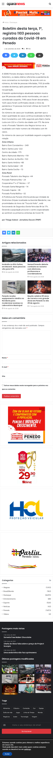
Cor (34, 708)
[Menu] (3, 4)
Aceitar (7, 754)
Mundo (40, 712)
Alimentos (6, 708)
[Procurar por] (50, 4)
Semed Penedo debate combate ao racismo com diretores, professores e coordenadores (37, 269)
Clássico (16, 708)
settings (27, 749)
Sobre (15, 717)
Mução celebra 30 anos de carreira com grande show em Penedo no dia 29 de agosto (38, 299)
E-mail (5, 367)
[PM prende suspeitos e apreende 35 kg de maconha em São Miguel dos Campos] (26, 678)
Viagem (34, 717)
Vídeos (6, 614)
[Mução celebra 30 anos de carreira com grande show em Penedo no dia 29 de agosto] (39, 287)
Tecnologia (24, 717)
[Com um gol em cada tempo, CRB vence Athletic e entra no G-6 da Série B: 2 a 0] (10, 668)
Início (6, 22)
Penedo (6, 610)
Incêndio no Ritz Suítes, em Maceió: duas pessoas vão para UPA (14, 266)
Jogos (18, 712)
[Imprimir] (39, 55)
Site (3, 376)
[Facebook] (6, 55)
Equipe (41, 708)
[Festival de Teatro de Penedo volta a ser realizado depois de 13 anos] (10, 689)
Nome (5, 358)
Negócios (6, 717)
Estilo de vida (7, 712)
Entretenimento (9, 599)
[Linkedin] (22, 55)
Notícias (6, 606)
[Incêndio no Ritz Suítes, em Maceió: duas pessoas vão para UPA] (14, 255)
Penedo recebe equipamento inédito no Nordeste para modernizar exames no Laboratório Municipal (13, 301)
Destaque (13, 22)
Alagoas (6, 587)
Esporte (6, 603)
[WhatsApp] (31, 55)
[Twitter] (14, 55)
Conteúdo (26, 708)
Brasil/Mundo (8, 591)
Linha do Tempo (28, 712)
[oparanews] (16, 4)
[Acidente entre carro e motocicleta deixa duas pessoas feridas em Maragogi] (43, 688)
